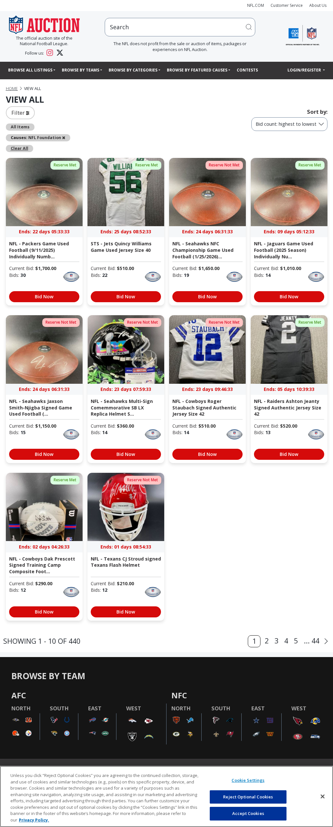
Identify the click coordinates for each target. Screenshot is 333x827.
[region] (166, 796)
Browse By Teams (80, 70)
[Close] (322, 796)
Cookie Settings (248, 780)
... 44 (311, 640)
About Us (317, 5)
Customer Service (287, 5)
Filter (18, 112)
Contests (247, 70)
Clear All (19, 148)
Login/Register (304, 70)
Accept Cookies (248, 813)
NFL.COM (255, 5)
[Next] (326, 641)
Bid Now (44, 296)
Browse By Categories (133, 70)
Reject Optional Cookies (248, 797)
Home (12, 88)
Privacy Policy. (34, 820)
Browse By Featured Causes (197, 70)
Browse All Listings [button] (30, 70)
